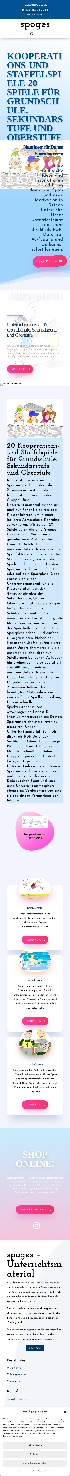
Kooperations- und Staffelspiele (35, 835)
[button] (65, 1411)
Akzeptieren (35, 1445)
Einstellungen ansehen (35, 1463)
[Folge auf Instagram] (35, 1225)
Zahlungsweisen (16, 1374)
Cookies (18, 1471)
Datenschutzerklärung (33, 1471)
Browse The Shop (34, 1209)
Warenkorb (13, 1381)
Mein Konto (35, 15)
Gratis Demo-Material (36, 10)
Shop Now (48, 261)
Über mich (35, 1348)
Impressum (50, 1471)
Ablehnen (35, 1454)
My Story (19, 369)
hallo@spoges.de (35, 5)
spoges (35, 24)
